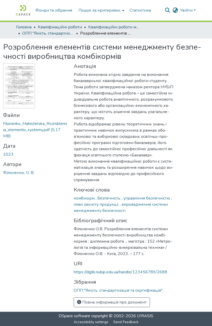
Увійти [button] (187, 10)
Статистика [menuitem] (140, 10)
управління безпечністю (147, 198)
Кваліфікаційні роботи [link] (60, 27)
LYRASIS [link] (145, 316)
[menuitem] (100, 10)
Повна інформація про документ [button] (114, 302)
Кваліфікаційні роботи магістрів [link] (114, 27)
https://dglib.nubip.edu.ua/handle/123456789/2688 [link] (120, 272)
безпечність (109, 198)
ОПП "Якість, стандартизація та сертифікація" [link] (48, 33)
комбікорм (85, 198)
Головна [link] (24, 27)
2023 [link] (8, 154)
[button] (23, 10)
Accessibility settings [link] (91, 322)
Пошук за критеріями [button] (99, 10)
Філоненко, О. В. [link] (18, 173)
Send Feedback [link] (126, 322)
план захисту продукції (97, 204)
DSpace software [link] (74, 316)
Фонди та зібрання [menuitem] (53, 10)
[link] (35, 130)
